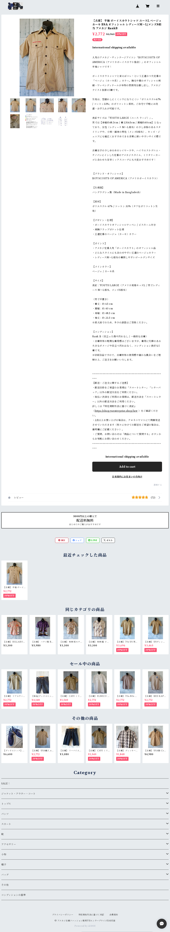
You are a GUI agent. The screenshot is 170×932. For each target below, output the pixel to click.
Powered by (81, 926)
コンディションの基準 (13, 894)
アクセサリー (8, 844)
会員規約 (113, 914)
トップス (6, 803)
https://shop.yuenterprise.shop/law (116, 410)
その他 (5, 884)
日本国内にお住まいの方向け (127, 476)
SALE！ (5, 783)
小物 (3, 854)
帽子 (3, 864)
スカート (6, 824)
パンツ (5, 813)
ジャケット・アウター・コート (18, 793)
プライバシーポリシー (62, 914)
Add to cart (127, 466)
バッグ (5, 874)
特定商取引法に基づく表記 (91, 914)
